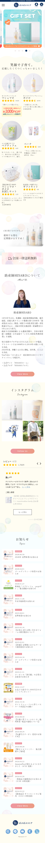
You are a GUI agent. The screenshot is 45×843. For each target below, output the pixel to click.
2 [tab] (19, 50)
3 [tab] (22, 50)
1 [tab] (15, 50)
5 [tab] (30, 51)
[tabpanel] (23, 28)
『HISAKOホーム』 (21, 363)
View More (22, 374)
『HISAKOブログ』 (21, 365)
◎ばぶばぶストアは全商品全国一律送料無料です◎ (22, 0)
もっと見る (22, 512)
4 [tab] (26, 50)
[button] (37, 464)
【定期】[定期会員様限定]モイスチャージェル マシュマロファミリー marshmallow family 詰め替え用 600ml (25, 500)
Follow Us (23, 451)
